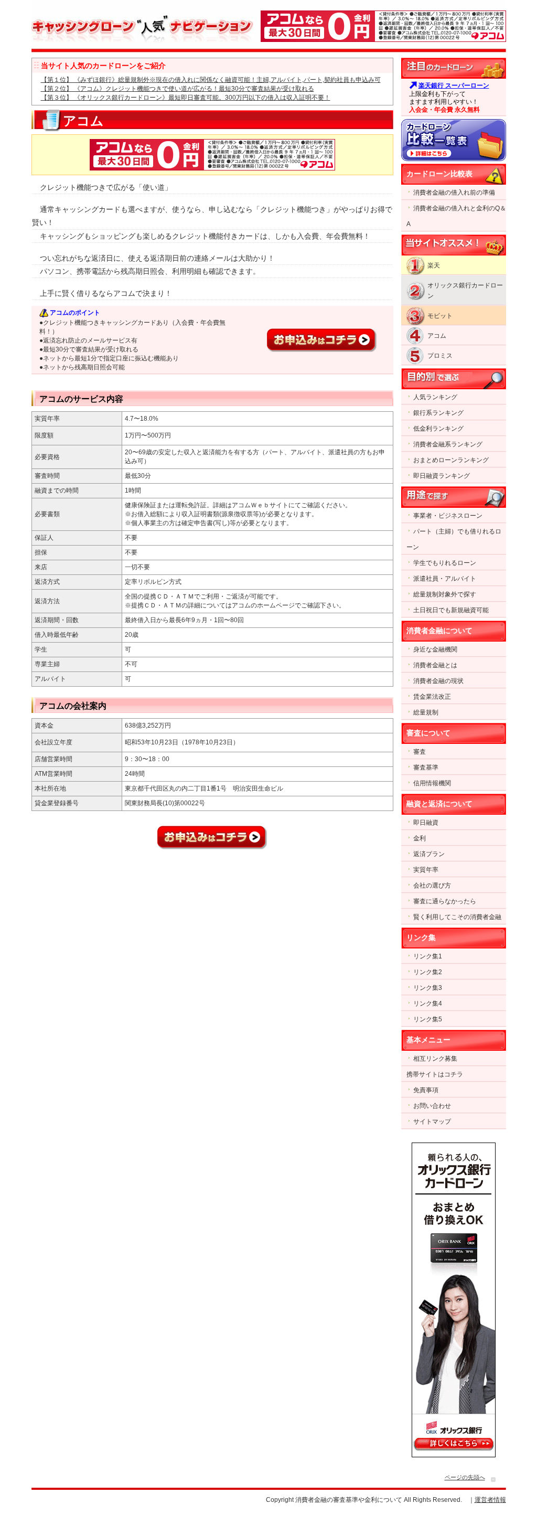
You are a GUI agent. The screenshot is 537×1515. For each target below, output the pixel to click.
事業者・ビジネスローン (447, 515)
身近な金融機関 (435, 649)
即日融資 (425, 822)
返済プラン (429, 854)
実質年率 (425, 869)
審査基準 (425, 767)
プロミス (440, 355)
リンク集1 (427, 956)
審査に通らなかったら (444, 901)
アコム (436, 335)
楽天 (433, 265)
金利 (419, 838)
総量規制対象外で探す (444, 594)
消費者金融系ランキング (447, 444)
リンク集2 (427, 972)
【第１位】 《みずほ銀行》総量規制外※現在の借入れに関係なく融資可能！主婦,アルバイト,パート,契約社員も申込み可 (211, 79)
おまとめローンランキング (451, 460)
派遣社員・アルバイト (444, 578)
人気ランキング (435, 397)
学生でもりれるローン (444, 563)
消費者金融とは (435, 665)
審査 (419, 751)
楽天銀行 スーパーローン (453, 85)
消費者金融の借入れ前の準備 (454, 192)
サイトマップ (432, 1121)
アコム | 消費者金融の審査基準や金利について (144, 23)
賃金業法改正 (432, 696)
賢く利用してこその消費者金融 (457, 917)
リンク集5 (427, 1019)
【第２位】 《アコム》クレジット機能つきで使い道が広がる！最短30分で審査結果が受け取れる (177, 88)
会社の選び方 (432, 885)
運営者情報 (490, 1499)
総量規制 (425, 712)
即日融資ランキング (441, 475)
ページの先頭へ (465, 1477)
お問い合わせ (432, 1105)
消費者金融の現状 (438, 681)
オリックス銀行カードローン (465, 291)
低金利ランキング (438, 428)
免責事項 (425, 1090)
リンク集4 (427, 1003)
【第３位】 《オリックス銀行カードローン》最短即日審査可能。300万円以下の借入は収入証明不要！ (185, 97)
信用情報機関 (432, 783)
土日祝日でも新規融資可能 (451, 610)
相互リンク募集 (435, 1058)
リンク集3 (427, 987)
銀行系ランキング (438, 413)
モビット (440, 315)
